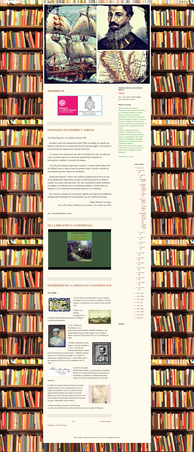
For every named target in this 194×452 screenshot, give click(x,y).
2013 (138, 305)
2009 (138, 318)
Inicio (73, 421)
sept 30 (142, 175)
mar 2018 (141, 277)
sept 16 (142, 237)
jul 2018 (141, 258)
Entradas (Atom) (62, 425)
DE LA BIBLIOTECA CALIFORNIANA (70, 225)
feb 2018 (141, 282)
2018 (138, 168)
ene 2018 (141, 287)
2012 (138, 308)
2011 (138, 312)
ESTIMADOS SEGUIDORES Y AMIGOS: (71, 130)
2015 (138, 299)
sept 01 (142, 247)
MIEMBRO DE (56, 91)
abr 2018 (141, 273)
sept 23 (142, 232)
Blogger (117, 437)
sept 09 (142, 242)
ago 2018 (141, 253)
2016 (138, 296)
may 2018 (141, 268)
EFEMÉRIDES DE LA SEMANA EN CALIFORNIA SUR (79, 285)
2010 (138, 315)
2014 (138, 302)
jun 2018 (141, 263)
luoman (98, 437)
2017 (138, 293)
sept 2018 (141, 170)
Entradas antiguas (105, 421)
